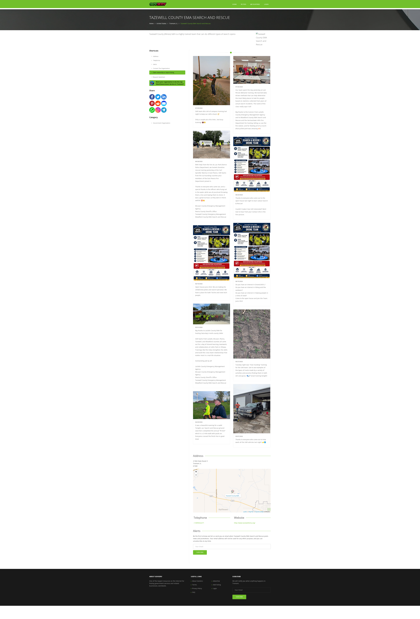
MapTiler (251, 512)
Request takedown (159, 77)
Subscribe (199, 552)
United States (161, 23)
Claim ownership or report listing (163, 72)
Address (155, 56)
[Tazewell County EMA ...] (232, 491)
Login (266, 4)
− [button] (196, 475)
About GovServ (197, 581)
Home (234, 4)
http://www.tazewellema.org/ (244, 523)
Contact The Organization (161, 68)
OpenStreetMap (259, 512)
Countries (256, 4)
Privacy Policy (197, 588)
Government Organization (161, 123)
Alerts (155, 64)
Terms (194, 585)
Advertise (216, 581)
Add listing (217, 585)
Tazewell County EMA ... (233, 496)
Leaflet (245, 512)
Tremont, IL (173, 23)
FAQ (193, 592)
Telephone (156, 60)
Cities (244, 4)
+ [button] (196, 471)
